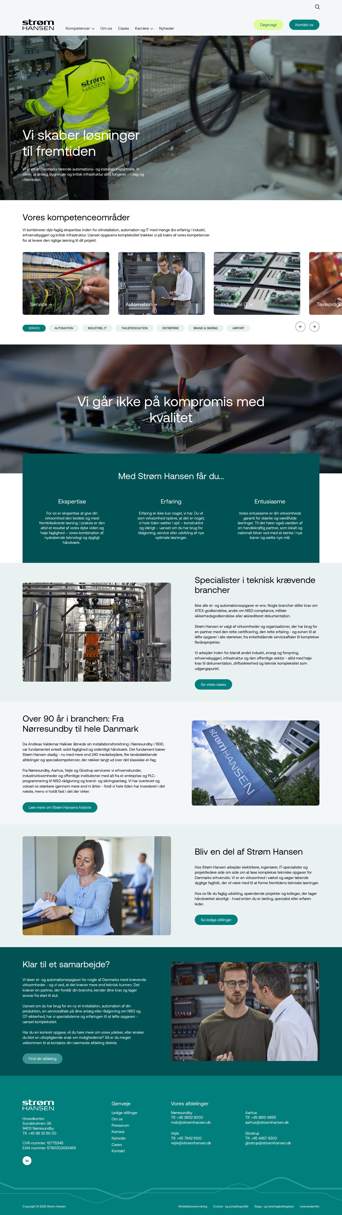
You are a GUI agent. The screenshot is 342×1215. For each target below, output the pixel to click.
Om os (106, 28)
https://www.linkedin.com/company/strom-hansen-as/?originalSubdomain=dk (60, 1160)
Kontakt (118, 1151)
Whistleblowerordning (192, 1206)
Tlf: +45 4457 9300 (261, 1138)
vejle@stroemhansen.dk (191, 1143)
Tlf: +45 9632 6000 (187, 1117)
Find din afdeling (42, 1058)
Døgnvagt (268, 25)
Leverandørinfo (309, 1206)
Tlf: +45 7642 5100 (186, 1138)
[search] (317, 7)
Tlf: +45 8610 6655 (260, 1117)
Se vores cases (213, 684)
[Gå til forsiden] (38, 24)
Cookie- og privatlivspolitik (230, 1206)
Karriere (118, 1131)
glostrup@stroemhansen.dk (268, 1143)
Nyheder (166, 28)
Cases (123, 28)
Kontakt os (304, 25)
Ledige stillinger (125, 1112)
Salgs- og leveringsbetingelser (274, 1206)
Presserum (120, 1125)
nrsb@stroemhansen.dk (191, 1122)
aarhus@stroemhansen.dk (267, 1122)
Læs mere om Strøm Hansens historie (60, 807)
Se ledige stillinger (216, 920)
